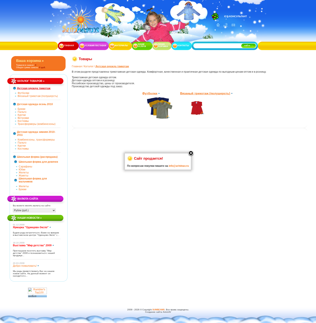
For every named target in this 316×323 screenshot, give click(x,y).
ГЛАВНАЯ (69, 45)
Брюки (21, 108)
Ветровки (23, 117)
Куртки (22, 114)
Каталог (89, 66)
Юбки (22, 169)
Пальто (22, 111)
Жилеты (24, 172)
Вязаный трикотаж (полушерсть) (38, 96)
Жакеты (23, 175)
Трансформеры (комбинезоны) (36, 124)
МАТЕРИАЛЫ (121, 45)
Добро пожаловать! (25, 265)
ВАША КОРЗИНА (163, 45)
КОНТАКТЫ (183, 45)
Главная (77, 66)
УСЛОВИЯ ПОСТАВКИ (95, 45)
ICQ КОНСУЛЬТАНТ (235, 16)
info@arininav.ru (179, 165)
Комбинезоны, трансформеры (36, 139)
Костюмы (23, 120)
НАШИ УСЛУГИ (142, 45)
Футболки (23, 93)
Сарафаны (25, 166)
